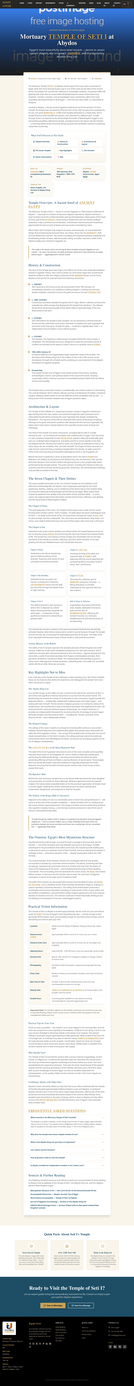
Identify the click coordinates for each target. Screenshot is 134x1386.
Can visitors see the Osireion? (43, 1150)
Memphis (74, 582)
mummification (78, 613)
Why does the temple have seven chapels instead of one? (54, 1134)
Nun (92, 871)
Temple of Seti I (77, 36)
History (39, 3)
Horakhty (91, 233)
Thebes (88, 556)
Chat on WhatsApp (54, 1305)
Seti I (52, 86)
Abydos (34, 79)
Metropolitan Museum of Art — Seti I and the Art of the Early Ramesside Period (63, 1190)
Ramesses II (49, 113)
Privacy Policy (86, 1334)
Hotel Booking (60, 1327)
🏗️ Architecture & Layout (88, 142)
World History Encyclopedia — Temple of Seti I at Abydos (53, 1198)
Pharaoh (34, 171)
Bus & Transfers (61, 1332)
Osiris (97, 344)
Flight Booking (60, 1330)
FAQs (83, 1338)
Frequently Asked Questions (57, 1110)
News (91, 3)
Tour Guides (59, 1335)
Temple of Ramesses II (89, 1038)
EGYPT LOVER (7, 4)
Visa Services (59, 1338)
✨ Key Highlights (64, 150)
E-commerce (70, 4)
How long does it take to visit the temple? (48, 1158)
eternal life (94, 292)
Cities (30, 3)
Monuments (50, 3)
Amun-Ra (82, 549)
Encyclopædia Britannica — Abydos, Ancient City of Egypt (54, 1194)
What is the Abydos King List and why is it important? (53, 1142)
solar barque (38, 584)
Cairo (39, 914)
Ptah (80, 575)
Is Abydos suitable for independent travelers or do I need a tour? (57, 1165)
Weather (82, 3)
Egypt (82, 30)
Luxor (33, 937)
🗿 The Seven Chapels (42, 150)
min (96, 79)
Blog (99, 3)
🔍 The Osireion (88, 150)
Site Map (58, 1341)
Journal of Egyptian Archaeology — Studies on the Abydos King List (58, 1202)
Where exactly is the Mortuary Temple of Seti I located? (53, 1117)
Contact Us (117, 4)
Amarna (79, 275)
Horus (51, 534)
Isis (96, 515)
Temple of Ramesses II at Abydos (67, 990)
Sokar (91, 457)
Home (22, 3)
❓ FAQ (60, 157)
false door (66, 438)
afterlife (50, 219)
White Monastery (49, 1100)
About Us (107, 4)
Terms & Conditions (89, 1331)
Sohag (93, 171)
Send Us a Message (82, 1305)
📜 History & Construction (62, 142)
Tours (61, 3)
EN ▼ (128, 4)
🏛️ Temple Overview (41, 141)
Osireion (73, 53)
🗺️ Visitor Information (42, 157)
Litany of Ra (41, 747)
